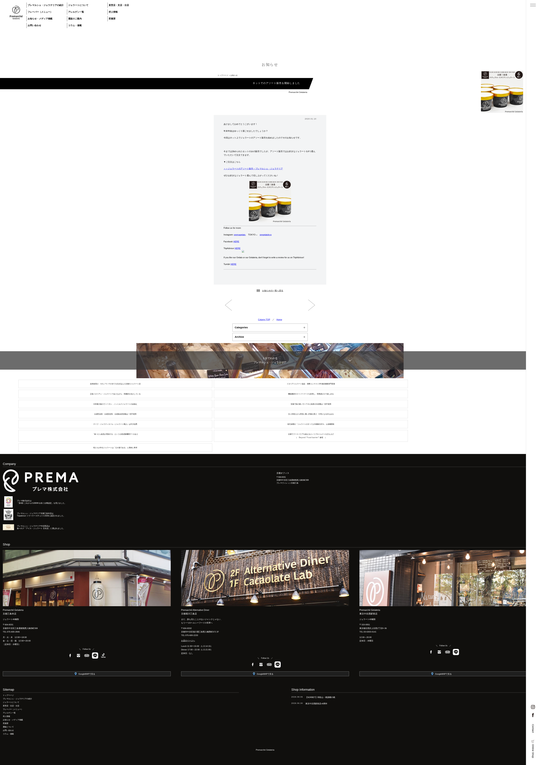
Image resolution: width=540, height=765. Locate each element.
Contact (533, 728)
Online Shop (533, 751)
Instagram (78, 655)
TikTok (103, 655)
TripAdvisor (87, 655)
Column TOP (264, 319)
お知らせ (270, 64)
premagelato (240, 234)
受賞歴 (112, 18)
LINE (95, 655)
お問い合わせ (34, 25)
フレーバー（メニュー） (40, 12)
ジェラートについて (78, 5)
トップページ (223, 75)
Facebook (70, 655)
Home (279, 319)
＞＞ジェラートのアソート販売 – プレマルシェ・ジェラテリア (253, 168)
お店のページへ (188, 640)
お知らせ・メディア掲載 (40, 18)
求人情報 (113, 12)
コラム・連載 (75, 25)
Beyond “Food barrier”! (309, 437)
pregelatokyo (266, 234)
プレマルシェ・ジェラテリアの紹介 (46, 5)
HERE (236, 241)
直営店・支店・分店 (119, 5)
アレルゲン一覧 (76, 12)
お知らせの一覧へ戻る (272, 290)
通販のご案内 (75, 18)
